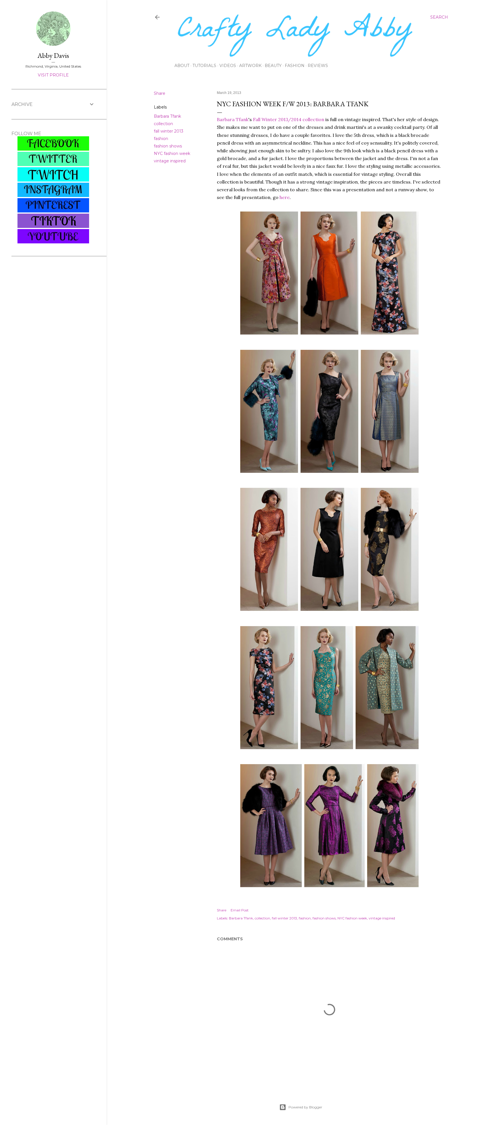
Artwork (250, 65)
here (285, 197)
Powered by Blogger (305, 1107)
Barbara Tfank (167, 116)
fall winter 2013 (168, 131)
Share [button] (159, 93)
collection (163, 123)
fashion (161, 138)
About (181, 65)
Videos (227, 65)
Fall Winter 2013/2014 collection (288, 119)
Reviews (318, 65)
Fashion (295, 65)
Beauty (273, 65)
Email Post (240, 910)
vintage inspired (170, 160)
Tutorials (204, 65)
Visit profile (53, 75)
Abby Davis (53, 55)
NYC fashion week (172, 153)
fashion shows (168, 146)
